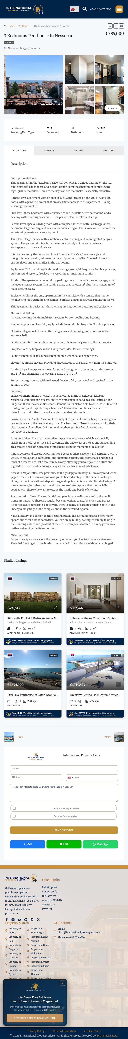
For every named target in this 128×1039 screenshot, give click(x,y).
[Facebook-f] (6, 919)
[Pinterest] (25, 919)
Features (109, 150)
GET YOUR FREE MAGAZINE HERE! (35, 1018)
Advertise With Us (52, 900)
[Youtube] (19, 919)
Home (11, 26)
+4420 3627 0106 (100, 9)
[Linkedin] (32, 919)
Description (19, 150)
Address (49, 150)
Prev (20, 737)
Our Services (49, 895)
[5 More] (109, 99)
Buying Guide (49, 891)
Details (79, 150)
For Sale (9, 42)
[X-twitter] (38, 919)
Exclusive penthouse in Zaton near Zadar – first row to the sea (49, 695)
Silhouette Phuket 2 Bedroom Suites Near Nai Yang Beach (44, 618)
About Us (47, 904)
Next (108, 737)
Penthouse (23, 26)
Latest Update (49, 887)
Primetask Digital (107, 1035)
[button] (119, 9)
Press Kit (47, 908)
